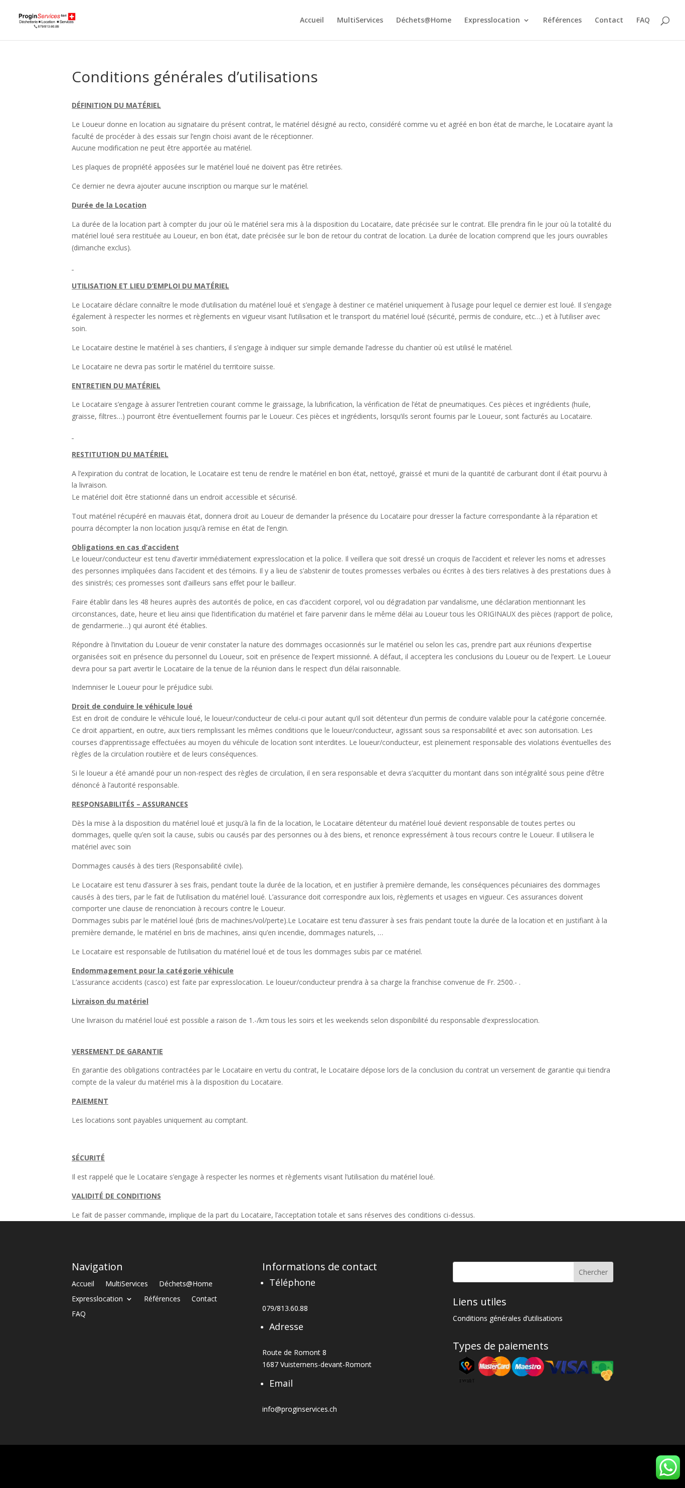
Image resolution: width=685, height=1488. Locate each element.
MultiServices (360, 21)
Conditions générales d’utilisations (508, 1319)
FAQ (643, 21)
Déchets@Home (423, 21)
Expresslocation (492, 21)
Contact (609, 21)
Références (562, 21)
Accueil (312, 21)
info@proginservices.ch (299, 1409)
